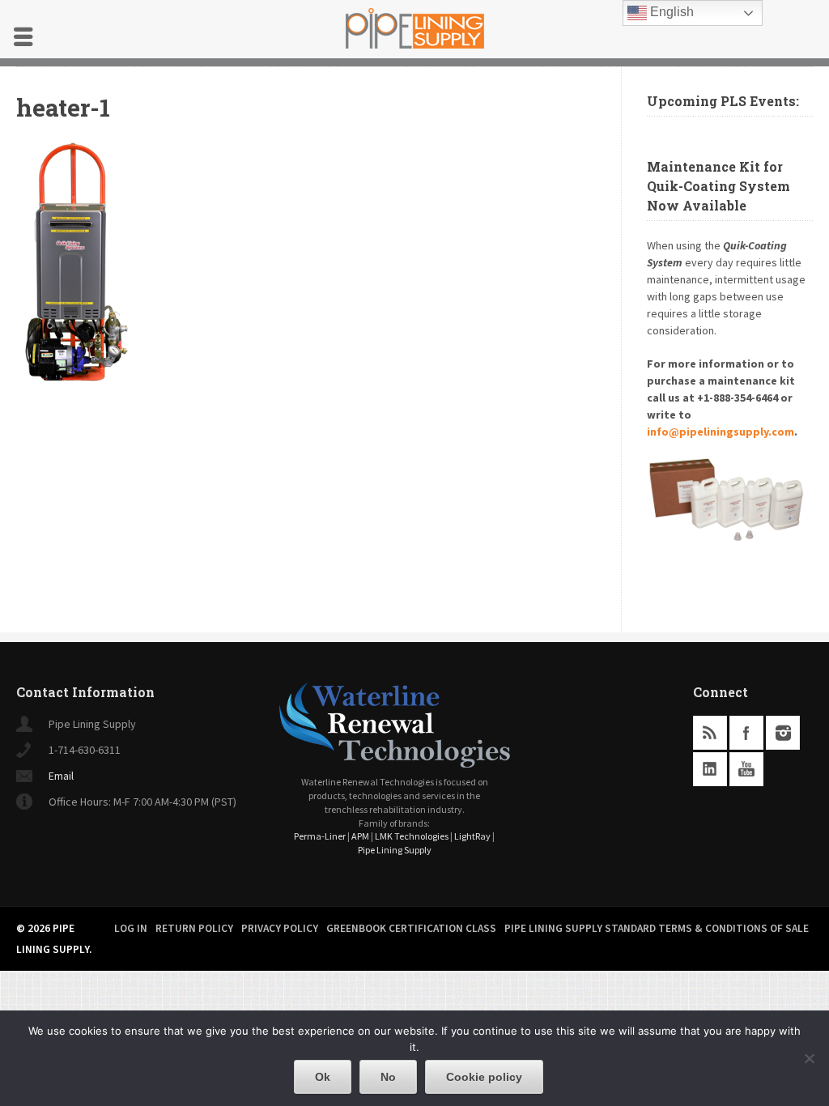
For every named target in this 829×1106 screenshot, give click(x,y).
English (670, 12)
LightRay (472, 836)
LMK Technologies (412, 836)
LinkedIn (710, 769)
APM (360, 836)
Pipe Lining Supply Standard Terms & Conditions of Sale (656, 928)
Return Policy (194, 928)
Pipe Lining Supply (395, 850)
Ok (322, 1076)
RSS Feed (710, 733)
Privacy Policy (279, 928)
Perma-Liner (320, 836)
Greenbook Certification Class (411, 928)
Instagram (783, 733)
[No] (809, 1058)
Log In (130, 928)
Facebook (746, 733)
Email (61, 775)
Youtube (746, 769)
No (388, 1076)
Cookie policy (484, 1076)
